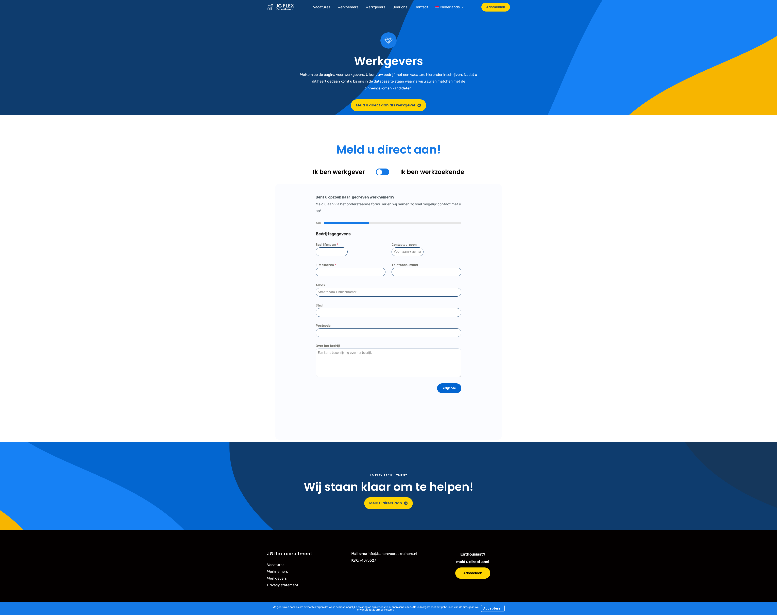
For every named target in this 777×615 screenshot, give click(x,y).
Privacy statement (282, 585)
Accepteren (492, 608)
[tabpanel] (388, 304)
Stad (319, 305)
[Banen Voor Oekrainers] (280, 7)
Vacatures (321, 7)
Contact (421, 7)
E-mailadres (326, 265)
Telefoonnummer (405, 265)
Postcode (323, 326)
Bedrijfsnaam (327, 245)
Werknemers (348, 7)
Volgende (449, 388)
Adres (320, 285)
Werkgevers (375, 7)
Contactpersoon (404, 245)
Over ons (400, 7)
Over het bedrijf (328, 346)
